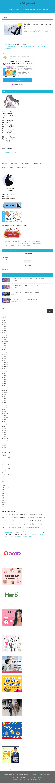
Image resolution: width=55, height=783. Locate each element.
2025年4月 (5, 354)
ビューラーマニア (17, 9)
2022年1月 (5, 436)
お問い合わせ (40, 777)
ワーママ (4, 489)
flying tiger (6, 257)
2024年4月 (5, 379)
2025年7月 (5, 347)
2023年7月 (5, 398)
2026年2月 (5, 333)
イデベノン (5, 462)
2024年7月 (5, 373)
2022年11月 (5, 415)
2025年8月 (5, 345)
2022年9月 (5, 419)
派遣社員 (4, 500)
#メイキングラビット (40, 44)
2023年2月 (5, 409)
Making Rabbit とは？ (10, 152)
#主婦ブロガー (20, 46)
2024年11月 (5, 364)
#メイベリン (38, 534)
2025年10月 (5, 341)
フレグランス (5, 481)
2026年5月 (5, 326)
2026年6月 (5, 324)
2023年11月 (5, 390)
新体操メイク (5, 495)
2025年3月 (5, 356)
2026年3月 (5, 330)
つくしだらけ (15, 777)
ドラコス (4, 476)
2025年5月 (5, 352)
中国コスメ (5, 491)
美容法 (4, 504)
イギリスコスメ (6, 459)
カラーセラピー (6, 464)
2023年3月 (5, 407)
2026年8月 (5, 320)
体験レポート (5, 493)
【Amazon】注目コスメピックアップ (28, 9)
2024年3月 (5, 381)
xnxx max (37, 524)
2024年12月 (5, 362)
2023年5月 (5, 402)
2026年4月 (5, 328)
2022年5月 (5, 428)
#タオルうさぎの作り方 (10, 46)
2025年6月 (5, 349)
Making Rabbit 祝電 (24, 774)
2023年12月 (5, 388)
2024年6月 (5, 375)
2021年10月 (5, 443)
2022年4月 (5, 430)
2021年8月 (5, 447)
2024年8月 (5, 371)
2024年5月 (5, 377)
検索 (3, 308)
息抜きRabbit (22, 777)
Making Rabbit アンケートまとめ (11, 774)
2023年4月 (5, 405)
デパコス (4, 472)
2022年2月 (5, 434)
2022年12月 (5, 413)
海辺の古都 (39, 517)
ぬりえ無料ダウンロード (34, 774)
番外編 (4, 502)
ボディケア (5, 483)
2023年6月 (5, 400)
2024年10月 (5, 366)
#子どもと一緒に (36, 46)
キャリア (4, 466)
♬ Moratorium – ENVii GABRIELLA (23, 536)
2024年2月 (5, 383)
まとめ (4, 485)
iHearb (4, 455)
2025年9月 (5, 343)
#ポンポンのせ (36, 243)
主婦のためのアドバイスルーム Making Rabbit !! (25, 779)
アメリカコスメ (6, 457)
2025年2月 (5, 358)
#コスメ (11, 243)
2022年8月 (5, 421)
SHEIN (5, 259)
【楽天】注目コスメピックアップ (42, 9)
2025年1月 (5, 360)
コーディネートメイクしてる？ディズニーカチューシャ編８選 (17, 520)
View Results (27, 265)
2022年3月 (5, 432)
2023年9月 (5, 394)
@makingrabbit (8, 44)
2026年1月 (5, 335)
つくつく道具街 (10, 9)
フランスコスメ (6, 479)
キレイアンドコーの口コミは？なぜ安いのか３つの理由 (16, 527)
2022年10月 (5, 417)
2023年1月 (5, 411)
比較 (3, 498)
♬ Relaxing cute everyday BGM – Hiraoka (20, 245)
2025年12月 (5, 337)
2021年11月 (5, 441)
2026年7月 (5, 322)
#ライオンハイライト (27, 243)
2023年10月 (5, 392)
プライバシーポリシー (31, 777)
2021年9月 (5, 445)
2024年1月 (5, 385)
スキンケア (5, 470)
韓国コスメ (5, 506)
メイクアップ (5, 487)
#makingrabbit (27, 46)
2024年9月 (5, 369)
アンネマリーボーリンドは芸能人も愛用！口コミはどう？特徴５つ (18, 514)
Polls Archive (5, 269)
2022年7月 (5, 424)
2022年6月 (5, 426)
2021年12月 (5, 438)
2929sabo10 (40, 514)
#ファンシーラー (18, 243)
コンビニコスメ (6, 468)
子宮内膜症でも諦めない (46, 774)
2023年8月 (5, 396)
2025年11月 (5, 339)
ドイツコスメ (5, 474)
